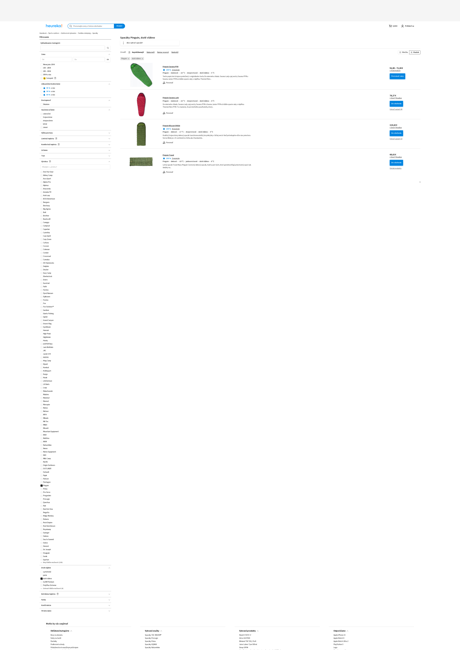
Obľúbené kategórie (60, 630)
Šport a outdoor (53, 33)
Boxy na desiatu (57, 635)
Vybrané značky (152, 630)
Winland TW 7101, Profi (247, 641)
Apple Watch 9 (339, 638)
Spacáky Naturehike (152, 647)
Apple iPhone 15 (339, 635)
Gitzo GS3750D (244, 638)
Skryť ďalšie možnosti (50, 562)
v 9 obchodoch (395, 71)
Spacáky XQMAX (151, 644)
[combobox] (91, 26)
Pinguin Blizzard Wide (171, 125)
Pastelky (54, 641)
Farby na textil (56, 638)
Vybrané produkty (247, 630)
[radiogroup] (75, 91)
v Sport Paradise (396, 98)
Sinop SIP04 (243, 647)
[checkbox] (41, 65)
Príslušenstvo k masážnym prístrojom (64, 647)
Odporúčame (339, 630)
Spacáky (95, 33)
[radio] (41, 88)
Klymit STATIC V (245, 635)
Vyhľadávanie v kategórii (50, 43)
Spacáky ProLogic (151, 638)
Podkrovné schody (57, 644)
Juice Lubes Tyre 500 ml (248, 644)
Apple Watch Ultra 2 (341, 641)
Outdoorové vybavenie (68, 33)
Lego (335, 647)
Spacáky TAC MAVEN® (153, 635)
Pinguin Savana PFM (170, 66)
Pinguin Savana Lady (171, 98)
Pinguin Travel (168, 155)
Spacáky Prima (150, 641)
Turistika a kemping (84, 33)
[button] (72, 47)
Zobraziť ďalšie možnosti (52, 588)
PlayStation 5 (338, 644)
